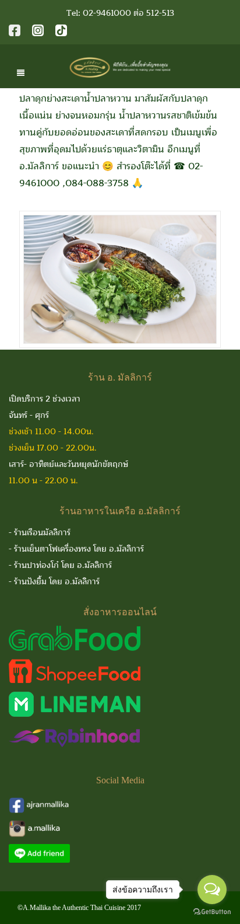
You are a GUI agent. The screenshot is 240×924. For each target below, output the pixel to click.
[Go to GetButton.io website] (212, 912)
